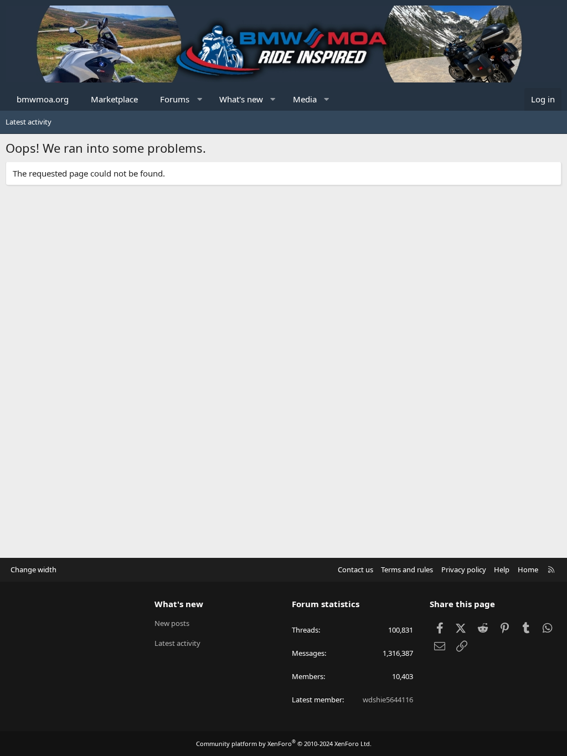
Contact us (355, 569)
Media (305, 99)
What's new (241, 99)
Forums (174, 99)
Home (528, 569)
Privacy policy (463, 569)
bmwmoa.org (43, 99)
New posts (171, 623)
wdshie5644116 (388, 700)
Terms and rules (407, 569)
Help (501, 569)
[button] (199, 99)
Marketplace (114, 99)
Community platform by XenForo (284, 743)
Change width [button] (33, 569)
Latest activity (28, 122)
